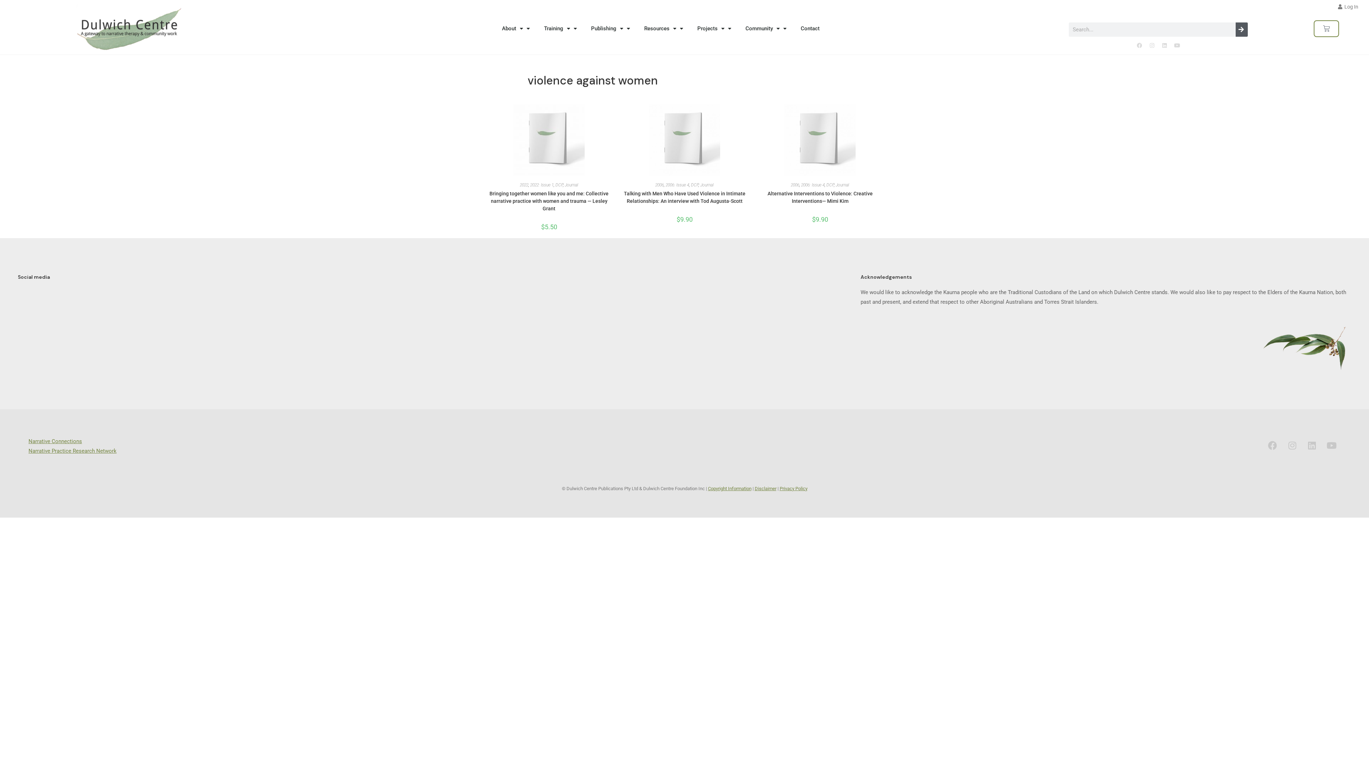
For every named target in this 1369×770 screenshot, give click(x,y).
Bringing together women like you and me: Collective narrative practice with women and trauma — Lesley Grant (549, 201)
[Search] (1242, 29)
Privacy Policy (793, 488)
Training (553, 28)
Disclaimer (765, 488)
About (509, 28)
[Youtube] (1176, 45)
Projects (707, 28)
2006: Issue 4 (677, 185)
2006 (659, 185)
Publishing (603, 28)
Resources (657, 28)
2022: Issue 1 (542, 185)
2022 (524, 185)
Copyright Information (730, 488)
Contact (810, 28)
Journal (571, 185)
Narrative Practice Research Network (73, 451)
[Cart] (1326, 28)
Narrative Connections (55, 441)
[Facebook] (1139, 45)
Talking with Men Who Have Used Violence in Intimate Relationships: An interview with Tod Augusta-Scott (684, 197)
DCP (559, 185)
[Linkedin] (1164, 45)
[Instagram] (1152, 45)
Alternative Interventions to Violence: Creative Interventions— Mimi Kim (820, 197)
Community (759, 28)
